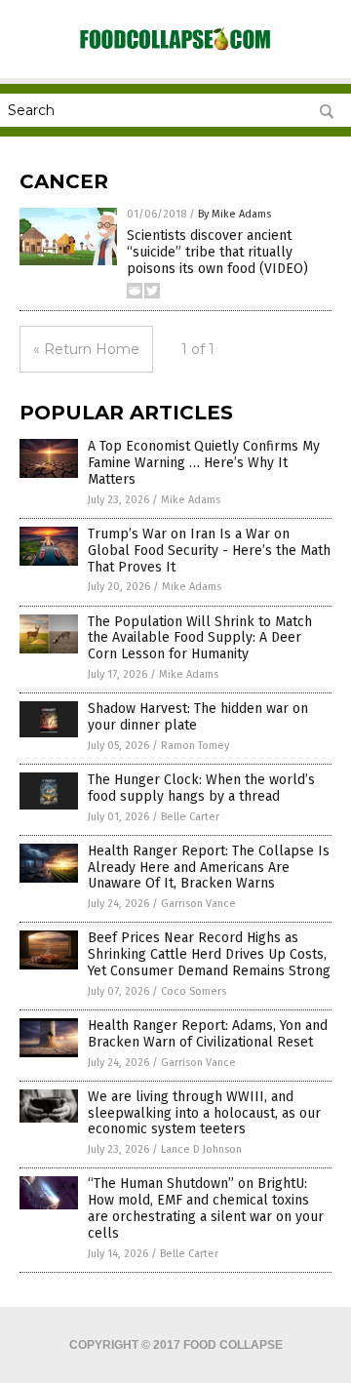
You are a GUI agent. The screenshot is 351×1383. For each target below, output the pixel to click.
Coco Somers (193, 991)
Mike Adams (190, 500)
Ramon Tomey (195, 745)
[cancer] (175, 49)
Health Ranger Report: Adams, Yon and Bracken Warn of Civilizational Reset (208, 1033)
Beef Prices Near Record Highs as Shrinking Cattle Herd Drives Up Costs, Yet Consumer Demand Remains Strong (209, 954)
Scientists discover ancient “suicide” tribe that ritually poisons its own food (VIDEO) (217, 252)
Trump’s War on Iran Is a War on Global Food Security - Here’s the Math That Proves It (209, 550)
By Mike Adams (234, 214)
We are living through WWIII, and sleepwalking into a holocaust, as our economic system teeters (204, 1113)
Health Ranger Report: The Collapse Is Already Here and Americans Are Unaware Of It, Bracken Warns (209, 867)
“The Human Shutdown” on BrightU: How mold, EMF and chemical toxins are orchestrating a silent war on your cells (206, 1208)
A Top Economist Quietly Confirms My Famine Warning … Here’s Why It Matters (204, 463)
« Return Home (86, 349)
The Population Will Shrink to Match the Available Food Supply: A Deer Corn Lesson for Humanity (200, 638)
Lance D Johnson (201, 1149)
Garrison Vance (198, 903)
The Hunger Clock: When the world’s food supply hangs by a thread (201, 788)
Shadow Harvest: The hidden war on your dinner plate (198, 716)
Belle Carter (190, 816)
